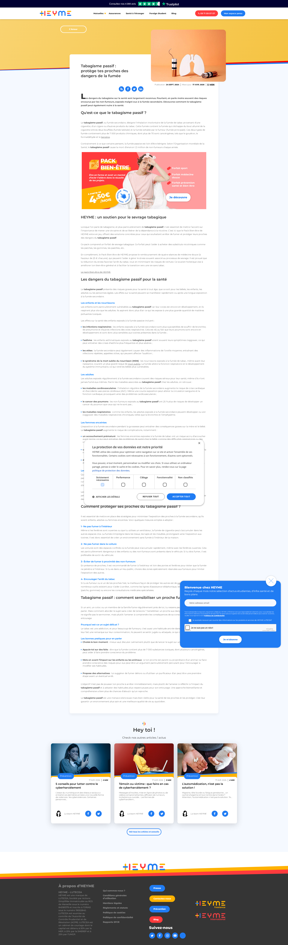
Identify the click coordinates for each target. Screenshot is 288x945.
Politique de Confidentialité (214, 615)
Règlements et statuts (115, 907)
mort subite (134, 364)
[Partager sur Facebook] (127, 89)
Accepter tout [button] (181, 496)
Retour (74, 29)
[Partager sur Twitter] (134, 89)
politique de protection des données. (111, 470)
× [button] (199, 443)
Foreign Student (157, 13)
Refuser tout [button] (151, 496)
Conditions (272, 630)
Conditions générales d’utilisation (115, 897)
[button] (106, 496)
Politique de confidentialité (118, 917)
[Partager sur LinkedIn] (140, 89)
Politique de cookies (114, 912)
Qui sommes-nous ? (114, 890)
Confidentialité (266, 630)
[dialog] (144, 472)
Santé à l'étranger (135, 13)
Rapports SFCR (111, 922)
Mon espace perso (233, 13)
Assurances (115, 13)
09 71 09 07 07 (207, 13)
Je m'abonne (230, 639)
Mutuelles (98, 13)
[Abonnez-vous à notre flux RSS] (121, 89)
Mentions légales (112, 903)
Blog (173, 13)
